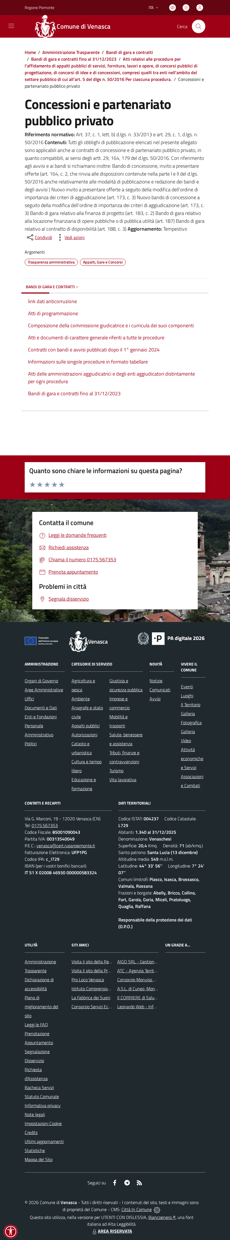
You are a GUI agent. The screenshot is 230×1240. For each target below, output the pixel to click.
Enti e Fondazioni (41, 716)
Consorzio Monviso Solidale (142, 979)
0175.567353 (45, 825)
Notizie (156, 680)
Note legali (35, 1114)
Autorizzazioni (84, 734)
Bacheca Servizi (39, 1087)
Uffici (29, 698)
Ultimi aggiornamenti (44, 1141)
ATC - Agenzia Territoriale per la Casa (151, 970)
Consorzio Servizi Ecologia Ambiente (105, 1006)
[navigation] (11, 25)
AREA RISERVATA (115, 1231)
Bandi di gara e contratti (129, 52)
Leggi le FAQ (36, 1024)
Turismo (116, 770)
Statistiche (35, 1150)
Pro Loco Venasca (88, 979)
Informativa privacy (43, 1105)
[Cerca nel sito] (198, 26)
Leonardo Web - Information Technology (154, 1006)
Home (30, 52)
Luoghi (187, 695)
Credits (31, 1132)
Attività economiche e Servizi (192, 758)
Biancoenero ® (162, 1217)
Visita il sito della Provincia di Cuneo (105, 970)
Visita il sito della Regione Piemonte (105, 961)
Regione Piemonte (39, 7)
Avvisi (155, 698)
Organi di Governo (41, 680)
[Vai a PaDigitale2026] (171, 638)
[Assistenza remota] (157, 1209)
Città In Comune (136, 1209)
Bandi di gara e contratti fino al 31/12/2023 (73, 59)
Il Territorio (190, 704)
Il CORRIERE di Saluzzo (138, 997)
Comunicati (160, 689)
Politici (31, 743)
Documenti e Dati (41, 707)
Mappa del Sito (38, 1159)
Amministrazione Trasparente (71, 52)
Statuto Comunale (42, 1096)
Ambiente (81, 698)
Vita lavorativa (122, 779)
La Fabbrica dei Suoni (91, 997)
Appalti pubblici (86, 725)
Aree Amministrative (44, 689)
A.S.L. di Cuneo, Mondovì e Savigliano (151, 988)
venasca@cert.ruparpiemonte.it (65, 845)
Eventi (187, 686)
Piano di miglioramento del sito (41, 1006)
